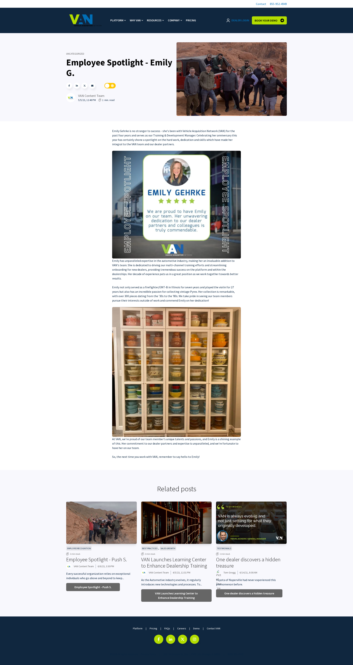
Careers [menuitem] (181, 628)
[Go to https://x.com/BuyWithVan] (182, 639)
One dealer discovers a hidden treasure (248, 562)
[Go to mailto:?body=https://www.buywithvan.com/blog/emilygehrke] (92, 86)
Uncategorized (75, 53)
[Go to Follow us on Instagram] (194, 639)
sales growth (168, 548)
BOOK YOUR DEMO (266, 20)
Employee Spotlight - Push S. (96, 559)
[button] (260, 4)
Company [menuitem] (174, 20)
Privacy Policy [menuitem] (148, 654)
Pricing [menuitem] (191, 20)
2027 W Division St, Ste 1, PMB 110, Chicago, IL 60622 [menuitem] (191, 654)
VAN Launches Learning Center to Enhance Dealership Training (174, 562)
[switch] (110, 85)
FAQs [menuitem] (167, 628)
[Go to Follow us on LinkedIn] (170, 639)
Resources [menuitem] (154, 20)
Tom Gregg (230, 572)
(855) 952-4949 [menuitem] (235, 654)
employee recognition (79, 548)
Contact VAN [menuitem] (213, 628)
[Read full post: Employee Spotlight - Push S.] (101, 523)
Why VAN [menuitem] (135, 20)
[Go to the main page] (85, 20)
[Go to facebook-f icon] (158, 639)
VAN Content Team (91, 96)
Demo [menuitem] (196, 628)
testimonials (224, 548)
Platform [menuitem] (116, 20)
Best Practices (149, 548)
